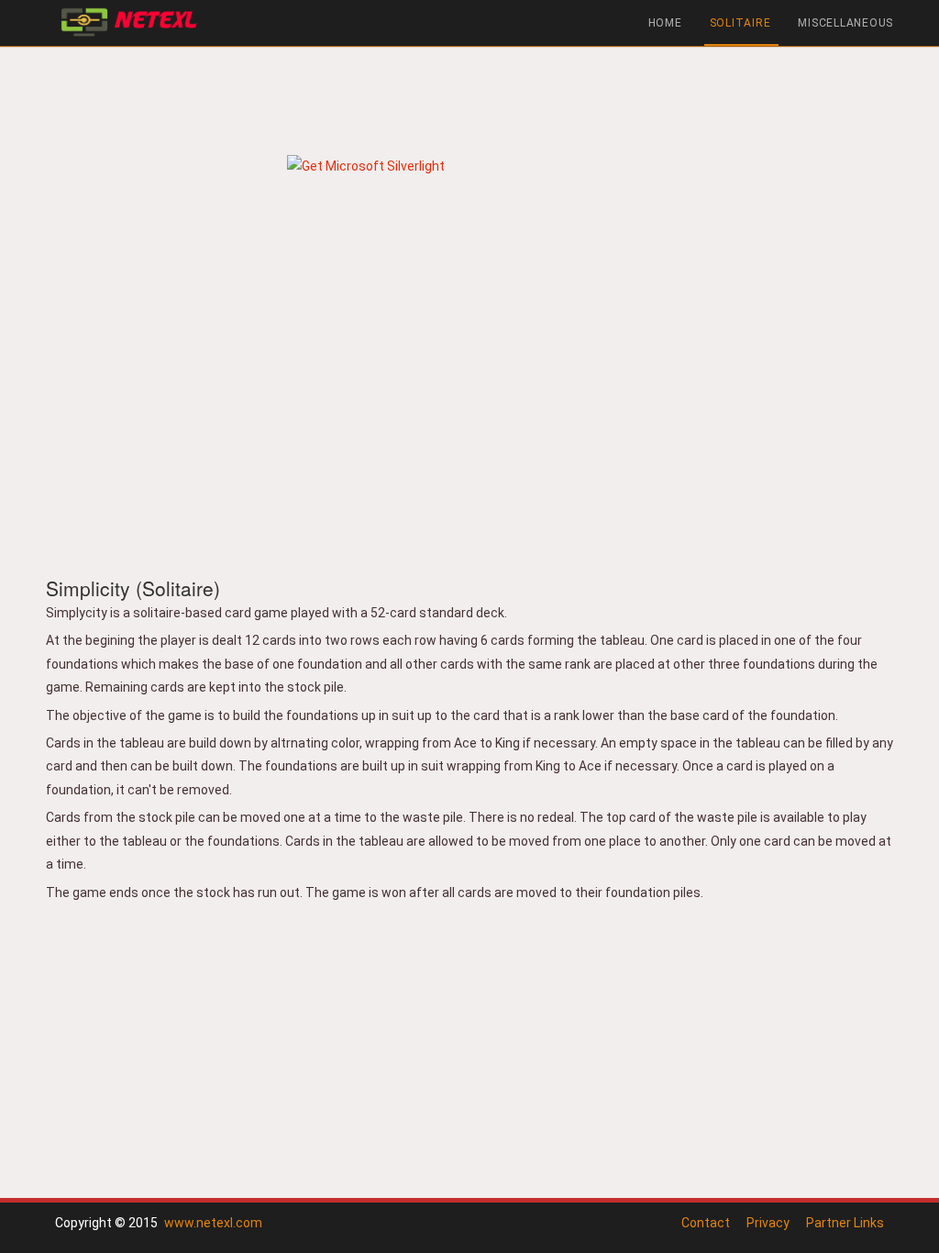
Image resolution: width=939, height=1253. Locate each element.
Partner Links (845, 1222)
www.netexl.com (213, 1222)
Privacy (768, 1222)
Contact (705, 1222)
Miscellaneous (845, 23)
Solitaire (740, 23)
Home (665, 23)
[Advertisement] (469, 96)
